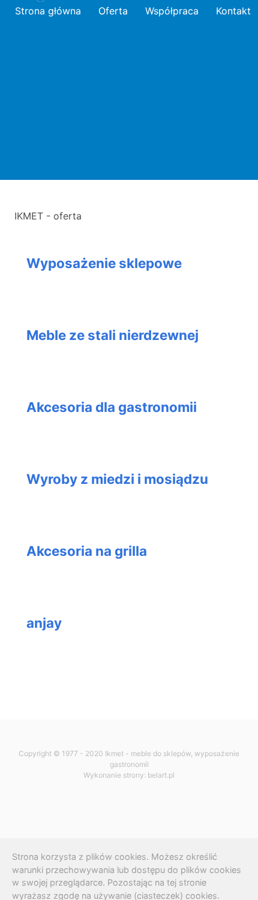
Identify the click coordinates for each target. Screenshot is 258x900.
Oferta (113, 11)
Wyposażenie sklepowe (104, 263)
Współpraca (172, 11)
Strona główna (48, 11)
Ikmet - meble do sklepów (148, 753)
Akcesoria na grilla (86, 551)
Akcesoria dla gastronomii (111, 407)
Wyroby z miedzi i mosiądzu (117, 479)
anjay (44, 623)
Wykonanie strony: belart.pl (129, 774)
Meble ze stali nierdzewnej (112, 335)
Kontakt (233, 11)
